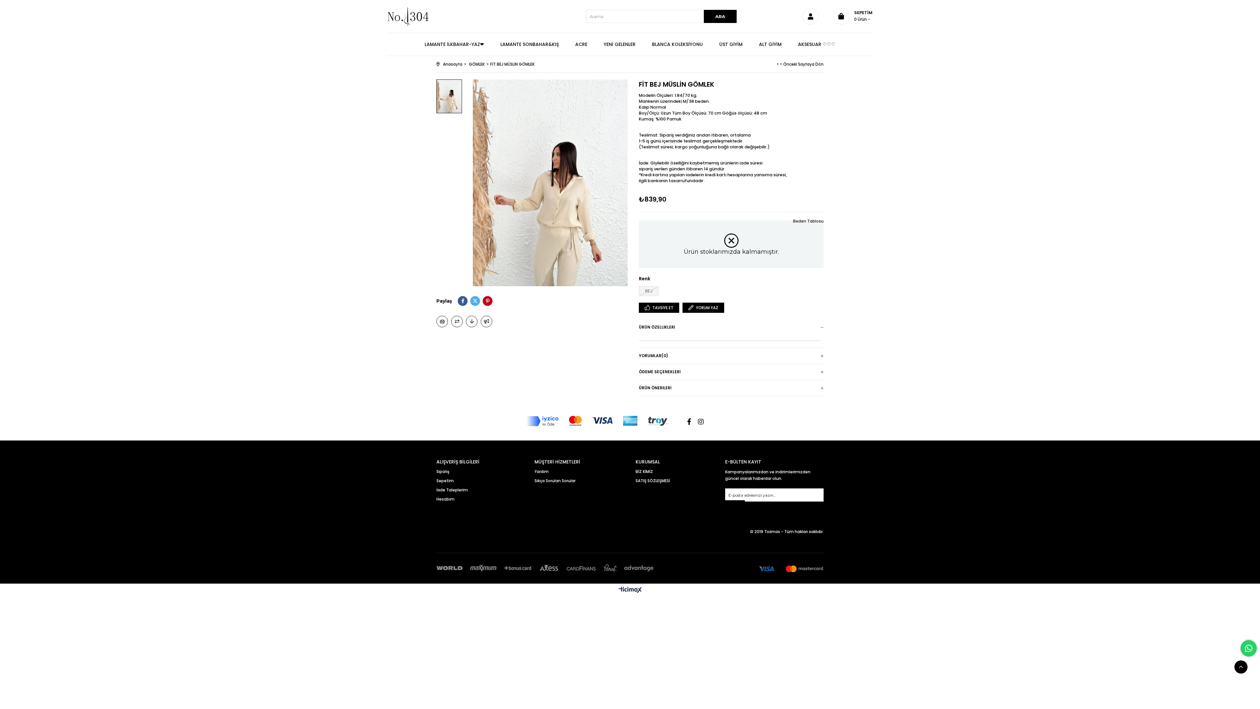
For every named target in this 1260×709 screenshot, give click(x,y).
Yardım (542, 471)
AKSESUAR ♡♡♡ (816, 44)
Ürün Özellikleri (657, 327)
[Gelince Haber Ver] (486, 321)
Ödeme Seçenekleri (660, 372)
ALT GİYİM (770, 44)
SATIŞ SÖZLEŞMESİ (653, 480)
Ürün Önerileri (655, 388)
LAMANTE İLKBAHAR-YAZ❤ (454, 44)
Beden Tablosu (808, 221)
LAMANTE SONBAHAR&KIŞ (529, 44)
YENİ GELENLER (620, 44)
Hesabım (445, 499)
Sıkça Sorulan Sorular (555, 480)
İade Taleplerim (452, 490)
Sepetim (445, 480)
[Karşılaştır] (457, 321)
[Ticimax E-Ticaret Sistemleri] (630, 590)
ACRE (581, 44)
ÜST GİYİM (731, 44)
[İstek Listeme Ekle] (442, 321)
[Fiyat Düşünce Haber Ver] (471, 321)
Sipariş (442, 471)
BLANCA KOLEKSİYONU (677, 44)
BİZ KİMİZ (644, 471)
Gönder (735, 504)
